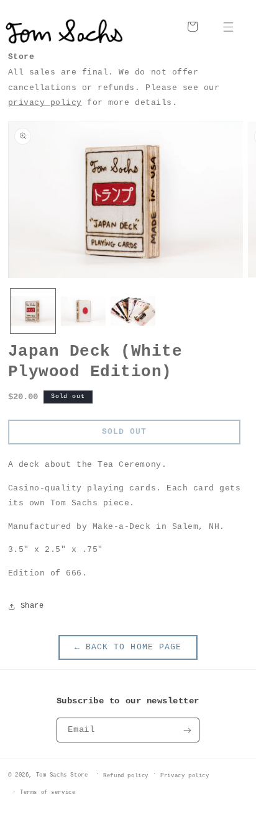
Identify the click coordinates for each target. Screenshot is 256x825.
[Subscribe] (187, 730)
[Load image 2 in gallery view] (83, 311)
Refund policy (126, 775)
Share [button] (32, 606)
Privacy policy (184, 775)
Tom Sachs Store (62, 774)
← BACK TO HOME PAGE (128, 647)
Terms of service (48, 792)
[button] (228, 26)
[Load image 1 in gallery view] (33, 311)
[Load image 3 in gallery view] (133, 311)
